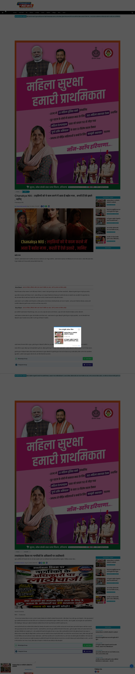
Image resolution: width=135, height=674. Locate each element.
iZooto (79, 345)
